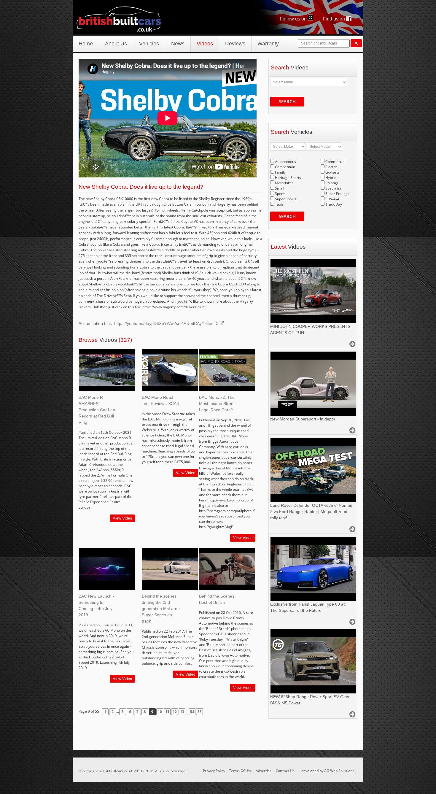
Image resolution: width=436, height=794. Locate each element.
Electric (331, 166)
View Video (122, 518)
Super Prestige (337, 193)
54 (192, 711)
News (177, 44)
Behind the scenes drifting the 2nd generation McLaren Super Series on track (161, 608)
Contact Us (285, 770)
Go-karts (332, 172)
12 (175, 711)
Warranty (268, 44)
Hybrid (330, 177)
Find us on (334, 18)
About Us (116, 44)
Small (279, 188)
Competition (285, 166)
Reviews (235, 44)
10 (160, 711)
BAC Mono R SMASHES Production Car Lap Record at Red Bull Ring (97, 410)
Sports (280, 193)
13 (182, 711)
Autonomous (285, 161)
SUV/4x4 (332, 198)
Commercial (335, 161)
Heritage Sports (288, 177)
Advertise (264, 770)
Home (86, 44)
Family (280, 172)
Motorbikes (284, 182)
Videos (205, 44)
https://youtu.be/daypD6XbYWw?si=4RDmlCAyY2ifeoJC (167, 323)
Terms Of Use (240, 770)
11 (167, 711)
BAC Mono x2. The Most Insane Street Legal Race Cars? (217, 403)
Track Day (333, 204)
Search (287, 101)
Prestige (332, 182)
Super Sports (285, 198)
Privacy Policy (214, 770)
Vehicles (149, 44)
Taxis (279, 204)
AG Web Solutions (339, 770)
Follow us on (294, 18)
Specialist (333, 188)
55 (200, 711)
